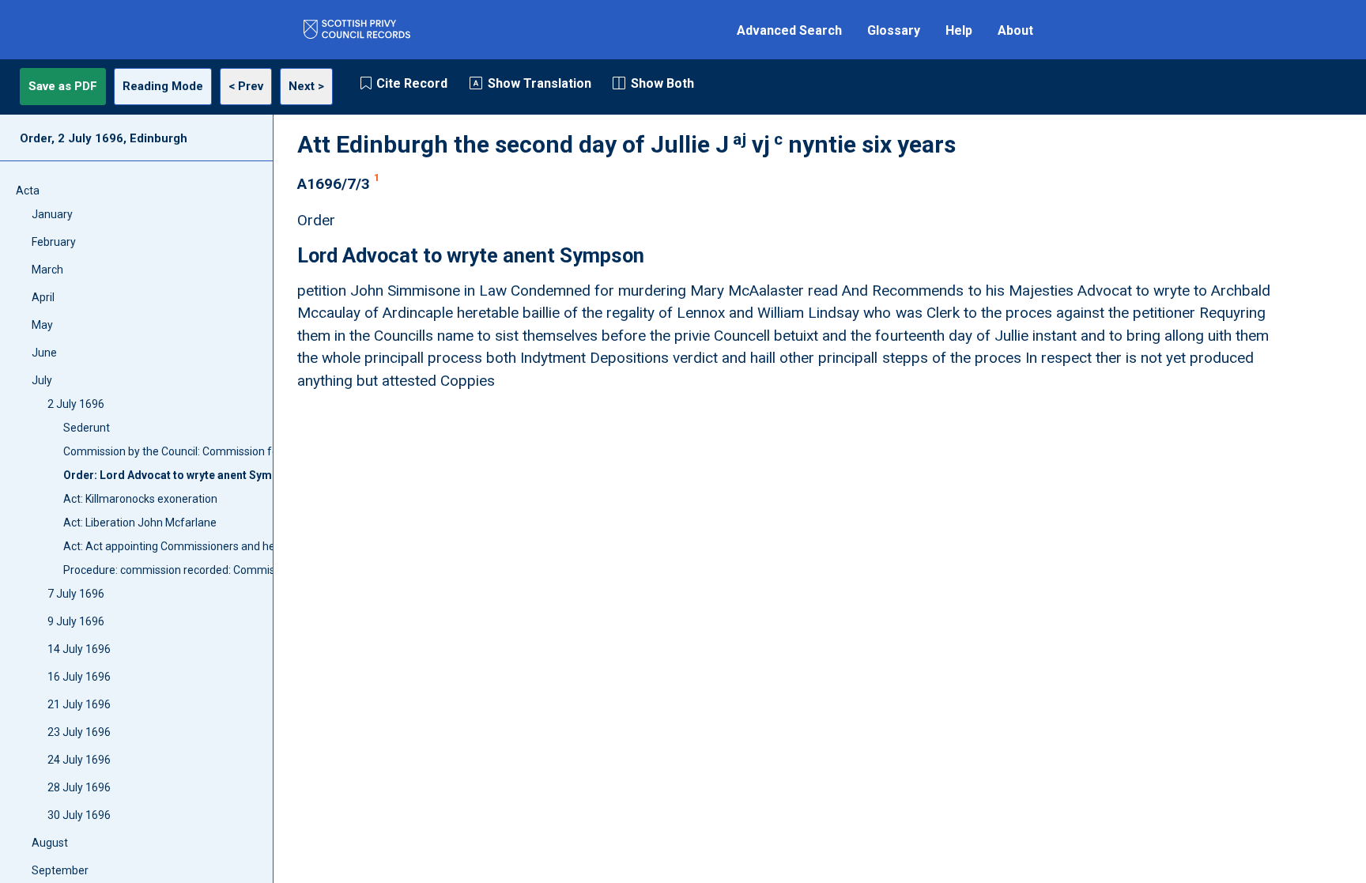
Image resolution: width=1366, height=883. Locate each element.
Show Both (662, 83)
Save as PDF (62, 86)
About (1015, 30)
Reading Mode (163, 86)
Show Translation (539, 83)
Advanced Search (789, 30)
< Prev (245, 86)
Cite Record (411, 83)
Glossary (893, 30)
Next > (306, 86)
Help (958, 30)
